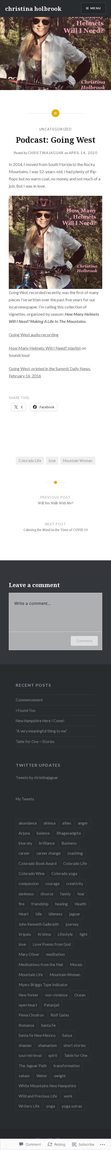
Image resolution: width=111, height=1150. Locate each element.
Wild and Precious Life (38, 1096)
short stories (75, 1045)
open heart (28, 1005)
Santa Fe (48, 1025)
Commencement (29, 700)
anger (83, 823)
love (52, 460)
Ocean (79, 995)
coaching (75, 853)
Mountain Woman (77, 460)
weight (60, 1075)
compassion (29, 883)
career (24, 853)
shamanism (47, 1045)
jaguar (74, 914)
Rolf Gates (60, 1015)
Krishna (44, 934)
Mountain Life (31, 974)
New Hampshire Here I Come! (40, 721)
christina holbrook (33, 8)
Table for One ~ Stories (35, 741)
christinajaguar (46, 153)
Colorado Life (30, 460)
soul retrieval (30, 1055)
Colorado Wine (32, 873)
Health (80, 903)
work (68, 1096)
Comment (84, 641)
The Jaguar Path (33, 1065)
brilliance (47, 843)
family (65, 893)
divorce (47, 893)
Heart (24, 914)
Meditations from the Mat (41, 964)
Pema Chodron (31, 1015)
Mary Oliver (29, 954)
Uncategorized (55, 129)
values (24, 1075)
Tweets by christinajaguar (37, 777)
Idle (38, 914)
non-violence (56, 995)
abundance (28, 823)
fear (81, 893)
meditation (55, 954)
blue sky (25, 843)
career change (48, 853)
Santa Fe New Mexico (37, 1035)
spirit (52, 1055)
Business (69, 843)
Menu (95, 8)
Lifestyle (65, 934)
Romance (26, 1025)
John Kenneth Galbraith (39, 924)
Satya (67, 1035)
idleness (55, 914)
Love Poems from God (52, 944)
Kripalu (25, 934)
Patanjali (51, 1005)
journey (72, 924)
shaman (25, 1045)
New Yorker (28, 995)
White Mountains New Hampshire (47, 1085)
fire (22, 903)
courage (52, 883)
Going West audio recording (34, 334)
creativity (74, 883)
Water (41, 1075)
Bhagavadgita (69, 833)
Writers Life (29, 1106)
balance (43, 833)
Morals (76, 964)
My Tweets (25, 799)
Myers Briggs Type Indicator (43, 984)
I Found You (25, 710)
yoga (50, 1106)
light (84, 934)
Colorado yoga (64, 873)
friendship (40, 903)
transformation (66, 1065)
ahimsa (50, 823)
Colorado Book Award (38, 863)
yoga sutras (72, 1106)
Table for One (76, 1055)
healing (61, 903)
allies (66, 823)
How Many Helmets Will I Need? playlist (45, 348)
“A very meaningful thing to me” (41, 731)
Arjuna (24, 833)
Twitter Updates (38, 765)
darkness (26, 893)
